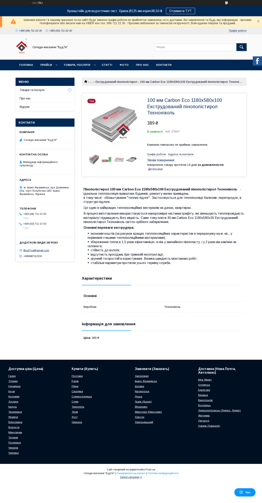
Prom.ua (150, 469)
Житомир (204, 415)
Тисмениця (15, 411)
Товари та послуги (32, 90)
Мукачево (141, 406)
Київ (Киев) (205, 379)
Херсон (139, 417)
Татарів (13, 437)
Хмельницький (144, 422)
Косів (11, 391)
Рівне (75, 386)
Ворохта (13, 427)
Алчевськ (204, 384)
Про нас (142, 64)
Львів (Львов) (143, 401)
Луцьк (138, 396)
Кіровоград (142, 391)
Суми (75, 401)
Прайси (46, 64)
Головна (26, 64)
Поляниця (14, 442)
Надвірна (14, 386)
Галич (12, 376)
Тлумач (13, 381)
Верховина (15, 422)
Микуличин (15, 432)
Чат (248, 492)
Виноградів (205, 400)
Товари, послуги (76, 64)
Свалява (77, 391)
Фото (124, 64)
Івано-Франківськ (146, 381)
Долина (13, 401)
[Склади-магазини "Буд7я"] (22, 54)
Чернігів (13, 447)
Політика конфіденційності (162, 473)
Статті (107, 64)
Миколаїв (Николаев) (148, 411)
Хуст (75, 417)
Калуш (12, 406)
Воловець (204, 405)
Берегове (204, 389)
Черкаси (77, 422)
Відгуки (24, 106)
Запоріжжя (142, 376)
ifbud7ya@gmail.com (36, 250)
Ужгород (203, 420)
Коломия (13, 396)
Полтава (77, 376)
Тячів (75, 411)
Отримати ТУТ (180, 11)
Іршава (139, 386)
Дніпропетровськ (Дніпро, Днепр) (219, 410)
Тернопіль (78, 406)
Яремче (13, 417)
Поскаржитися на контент (131, 473)
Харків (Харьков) (209, 425)
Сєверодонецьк (82, 396)
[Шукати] (241, 47)
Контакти (164, 64)
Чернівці (13, 452)
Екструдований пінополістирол (116, 81)
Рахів (75, 381)
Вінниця (203, 395)
